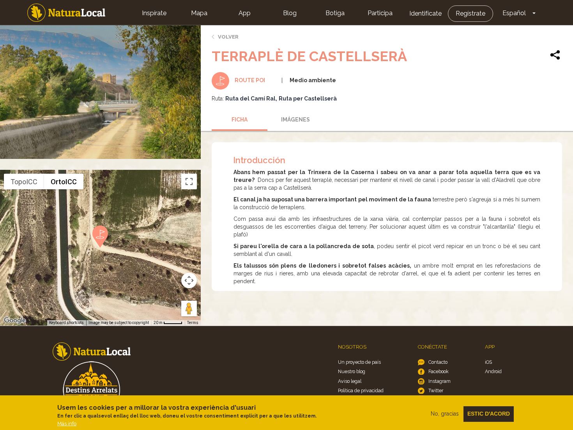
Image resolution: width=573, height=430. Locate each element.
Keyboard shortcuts (66, 323)
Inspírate (154, 13)
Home (66, 13)
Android (493, 371)
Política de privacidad (361, 390)
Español (514, 13)
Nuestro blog (351, 371)
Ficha (240, 119)
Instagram (439, 381)
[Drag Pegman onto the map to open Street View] (189, 308)
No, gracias (445, 414)
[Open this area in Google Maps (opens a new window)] (15, 320)
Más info (66, 423)
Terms (192, 323)
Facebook (438, 371)
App (245, 13)
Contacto (437, 362)
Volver (228, 37)
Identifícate (425, 13)
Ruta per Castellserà (308, 98)
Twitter (435, 390)
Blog (290, 13)
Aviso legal (349, 381)
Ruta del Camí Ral (250, 98)
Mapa (199, 13)
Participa (380, 13)
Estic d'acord (488, 414)
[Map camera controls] (189, 280)
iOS (488, 362)
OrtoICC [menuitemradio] (64, 182)
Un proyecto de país (359, 362)
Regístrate (470, 13)
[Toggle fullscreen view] (189, 181)
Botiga (335, 13)
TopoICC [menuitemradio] (24, 182)
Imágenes (295, 119)
